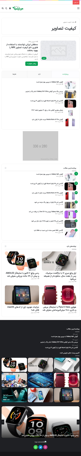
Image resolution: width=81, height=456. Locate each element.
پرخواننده (65, 74)
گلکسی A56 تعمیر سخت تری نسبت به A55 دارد (48, 230)
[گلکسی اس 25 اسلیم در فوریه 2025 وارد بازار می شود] (70, 224)
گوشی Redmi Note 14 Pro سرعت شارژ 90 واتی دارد (47, 119)
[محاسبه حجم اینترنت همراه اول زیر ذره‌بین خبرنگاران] (14, 380)
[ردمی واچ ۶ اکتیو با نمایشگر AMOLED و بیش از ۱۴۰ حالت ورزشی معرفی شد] (22, 261)
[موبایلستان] (18, 8)
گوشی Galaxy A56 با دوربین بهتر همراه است (49, 82)
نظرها (14, 74)
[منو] (78, 9)
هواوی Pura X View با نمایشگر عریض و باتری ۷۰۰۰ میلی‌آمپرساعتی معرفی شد (59, 308)
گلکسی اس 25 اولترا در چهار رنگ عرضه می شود (48, 202)
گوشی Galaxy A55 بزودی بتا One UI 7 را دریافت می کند (46, 211)
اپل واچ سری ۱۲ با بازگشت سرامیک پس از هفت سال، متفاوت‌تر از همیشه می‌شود (60, 276)
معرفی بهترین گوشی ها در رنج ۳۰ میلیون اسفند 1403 (47, 110)
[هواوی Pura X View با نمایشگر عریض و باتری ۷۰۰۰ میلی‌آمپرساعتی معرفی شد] (59, 295)
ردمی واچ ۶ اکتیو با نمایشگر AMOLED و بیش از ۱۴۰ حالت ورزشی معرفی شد (22, 274)
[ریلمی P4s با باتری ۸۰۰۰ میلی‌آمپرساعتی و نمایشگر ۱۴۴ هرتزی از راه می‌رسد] (14, 395)
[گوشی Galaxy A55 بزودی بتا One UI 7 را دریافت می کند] (70, 214)
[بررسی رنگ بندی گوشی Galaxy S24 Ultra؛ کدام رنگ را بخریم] (70, 94)
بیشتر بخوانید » (31, 63)
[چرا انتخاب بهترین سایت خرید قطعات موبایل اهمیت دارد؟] (40, 380)
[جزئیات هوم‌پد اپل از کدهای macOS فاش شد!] (22, 295)
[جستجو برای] (3, 9)
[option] (40, 422)
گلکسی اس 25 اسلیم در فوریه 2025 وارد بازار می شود (47, 221)
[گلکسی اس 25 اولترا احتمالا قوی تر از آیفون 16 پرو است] (70, 104)
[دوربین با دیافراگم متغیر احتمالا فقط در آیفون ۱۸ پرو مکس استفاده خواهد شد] (40, 395)
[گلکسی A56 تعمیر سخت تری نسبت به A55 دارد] (70, 233)
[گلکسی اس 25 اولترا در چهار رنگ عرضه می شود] (70, 205)
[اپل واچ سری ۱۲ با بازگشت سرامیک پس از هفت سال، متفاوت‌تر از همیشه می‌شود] (59, 261)
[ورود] (10, 9)
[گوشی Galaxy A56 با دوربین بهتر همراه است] (70, 85)
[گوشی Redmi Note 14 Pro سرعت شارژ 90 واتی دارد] (70, 122)
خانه (73, 22)
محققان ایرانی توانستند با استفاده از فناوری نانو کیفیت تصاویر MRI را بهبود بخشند (22, 47)
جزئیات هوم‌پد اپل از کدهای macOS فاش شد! (23, 308)
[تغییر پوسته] (6, 9)
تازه (39, 74)
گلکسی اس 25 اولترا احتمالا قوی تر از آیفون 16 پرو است (46, 101)
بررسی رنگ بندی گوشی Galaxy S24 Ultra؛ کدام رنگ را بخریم (44, 91)
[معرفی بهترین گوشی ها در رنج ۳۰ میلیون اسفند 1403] (70, 113)
